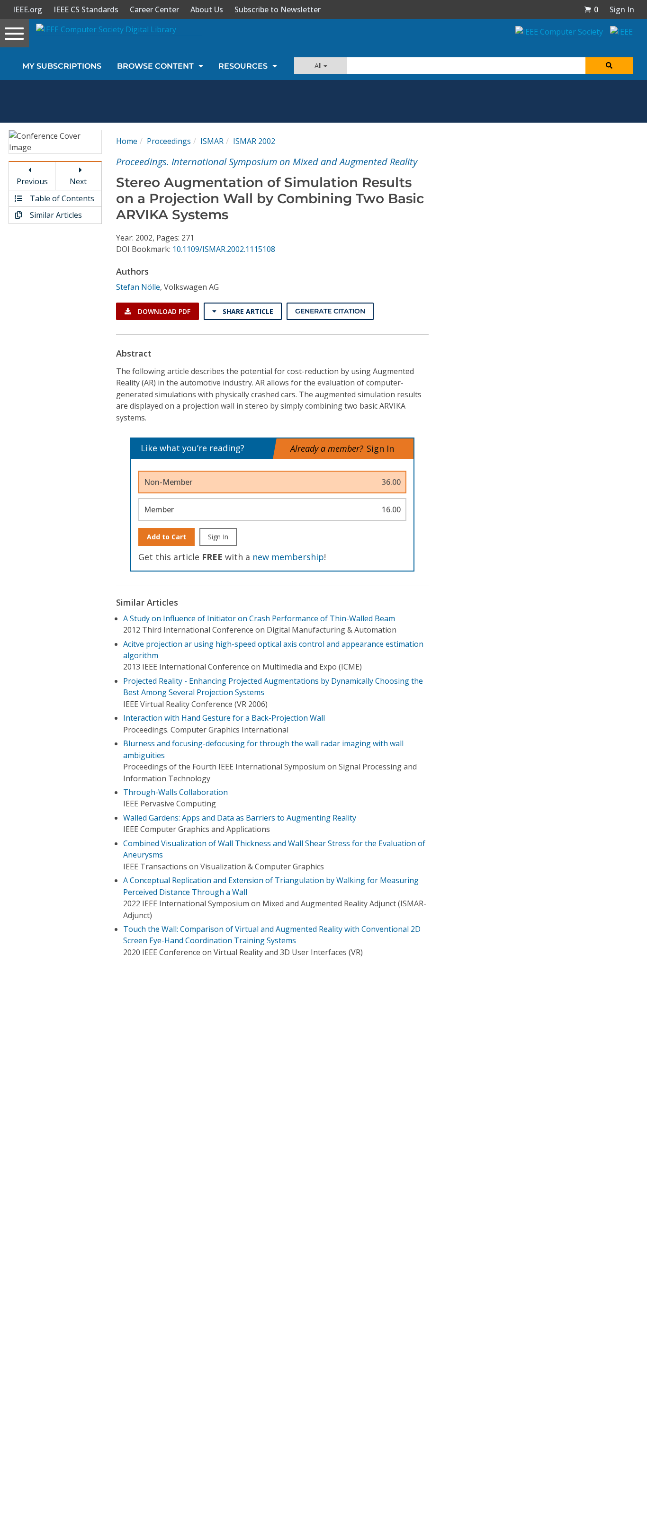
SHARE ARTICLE (247, 311)
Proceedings (169, 141)
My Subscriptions (61, 66)
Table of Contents (61, 198)
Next (78, 181)
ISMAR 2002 (254, 141)
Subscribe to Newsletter (277, 9)
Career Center (154, 9)
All (319, 65)
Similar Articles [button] (55, 215)
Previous (32, 181)
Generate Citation (330, 311)
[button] (591, 9)
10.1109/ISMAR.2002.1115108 (223, 249)
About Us (206, 9)
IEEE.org (27, 9)
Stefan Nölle (138, 287)
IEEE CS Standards (86, 9)
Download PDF (163, 311)
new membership (288, 557)
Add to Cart (166, 536)
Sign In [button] (622, 9)
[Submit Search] (609, 65)
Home (126, 141)
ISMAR (212, 141)
